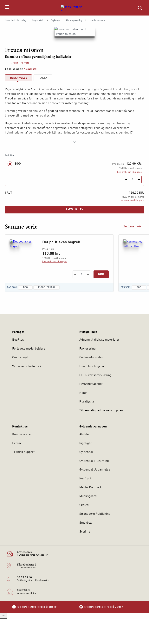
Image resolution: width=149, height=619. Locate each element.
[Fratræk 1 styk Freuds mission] (126, 179)
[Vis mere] (74, 142)
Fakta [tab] (43, 78)
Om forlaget (20, 357)
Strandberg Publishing (94, 513)
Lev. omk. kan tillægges (129, 172)
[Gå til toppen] (3, 616)
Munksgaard (88, 496)
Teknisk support (23, 452)
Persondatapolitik (91, 384)
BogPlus (18, 339)
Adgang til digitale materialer (99, 339)
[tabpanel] (74, 115)
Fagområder (38, 20)
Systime (84, 531)
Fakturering (87, 348)
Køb (101, 274)
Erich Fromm (20, 63)
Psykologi (55, 20)
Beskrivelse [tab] (18, 78)
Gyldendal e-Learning (94, 461)
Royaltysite (86, 401)
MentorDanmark (90, 487)
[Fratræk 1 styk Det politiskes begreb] (75, 274)
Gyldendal (86, 452)
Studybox (85, 522)
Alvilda (84, 434)
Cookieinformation (91, 357)
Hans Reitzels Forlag (15, 20)
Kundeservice (21, 434)
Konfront (85, 478)
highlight (85, 443)
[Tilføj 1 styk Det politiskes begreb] (87, 274)
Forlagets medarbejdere (28, 348)
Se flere (132, 227)
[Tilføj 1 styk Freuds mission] (139, 179)
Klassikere (30, 68)
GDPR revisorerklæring (95, 375)
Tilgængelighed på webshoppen (101, 410)
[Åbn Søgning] (140, 7)
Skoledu (84, 505)
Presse (17, 443)
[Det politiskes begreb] (23, 258)
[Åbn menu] (7, 7)
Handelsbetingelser (92, 366)
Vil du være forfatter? (26, 366)
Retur (83, 393)
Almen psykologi (74, 20)
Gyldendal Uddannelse (94, 469)
